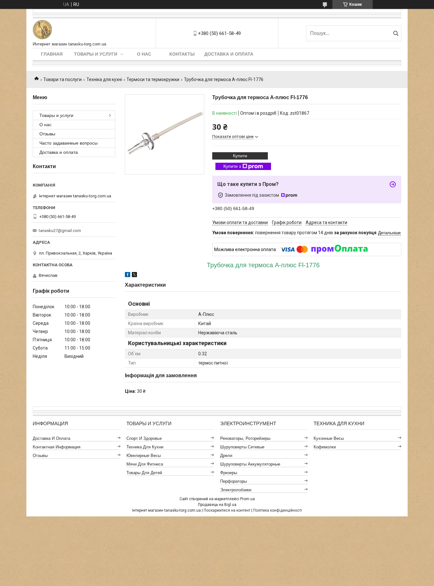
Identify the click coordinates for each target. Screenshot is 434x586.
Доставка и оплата (228, 54)
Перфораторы (233, 481)
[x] (134, 275)
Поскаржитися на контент (227, 510)
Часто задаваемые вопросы (68, 143)
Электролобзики (235, 489)
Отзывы (47, 133)
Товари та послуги (62, 79)
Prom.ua (247, 499)
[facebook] (127, 275)
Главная (52, 54)
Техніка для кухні (104, 79)
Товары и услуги (95, 54)
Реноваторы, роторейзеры (245, 438)
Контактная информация (56, 447)
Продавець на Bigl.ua (217, 504)
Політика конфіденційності (277, 510)
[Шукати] (395, 33)
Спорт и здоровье (144, 438)
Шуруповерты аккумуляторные (250, 464)
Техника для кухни (144, 447)
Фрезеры (228, 472)
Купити (240, 155)
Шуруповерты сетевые (242, 447)
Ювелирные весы (143, 455)
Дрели (226, 455)
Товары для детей (144, 472)
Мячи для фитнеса (144, 464)
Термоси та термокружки (152, 79)
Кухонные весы (329, 438)
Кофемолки (325, 447)
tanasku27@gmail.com (60, 230)
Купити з (232, 166)
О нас (144, 54)
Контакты (182, 54)
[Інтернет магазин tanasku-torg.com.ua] (42, 30)
